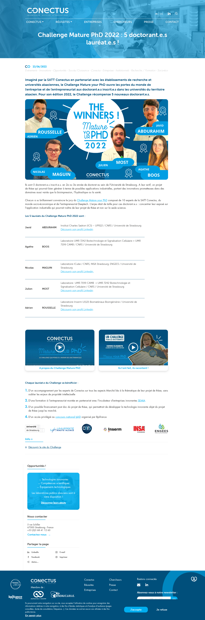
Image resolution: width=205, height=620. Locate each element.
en (161, 14)
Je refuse (161, 609)
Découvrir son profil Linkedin (77, 229)
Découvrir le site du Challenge (44, 447)
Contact (172, 22)
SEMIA (141, 400)
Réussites (63, 22)
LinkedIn (35, 552)
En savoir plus (33, 615)
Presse (149, 22)
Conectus (33, 22)
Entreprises (93, 22)
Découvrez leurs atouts (53, 503)
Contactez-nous (36, 534)
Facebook (36, 557)
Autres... (35, 562)
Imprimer (63, 557)
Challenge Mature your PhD (92, 200)
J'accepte (136, 609)
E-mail (62, 552)
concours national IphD (68, 417)
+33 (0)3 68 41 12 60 (38, 530)
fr (156, 14)
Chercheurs (123, 22)
